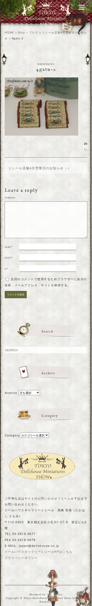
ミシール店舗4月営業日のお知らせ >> (39, 168)
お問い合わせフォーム (54, 498)
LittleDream (55, 594)
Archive (11, 393)
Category (12, 435)
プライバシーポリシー (21, 557)
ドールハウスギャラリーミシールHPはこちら (39, 551)
